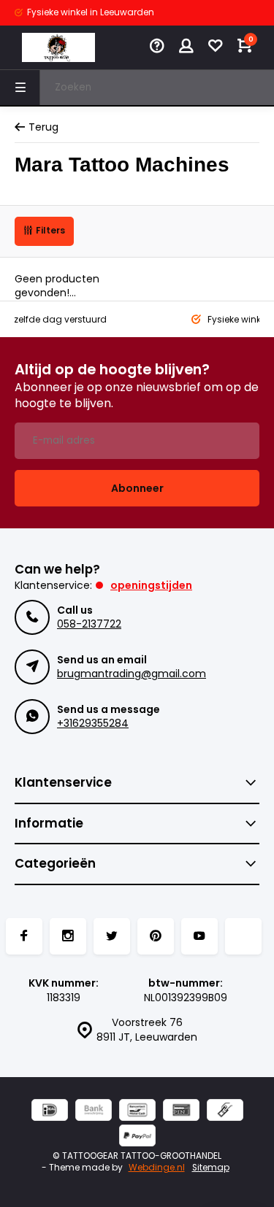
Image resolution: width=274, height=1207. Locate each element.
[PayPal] (137, 1137)
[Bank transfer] (93, 1112)
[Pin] (181, 1112)
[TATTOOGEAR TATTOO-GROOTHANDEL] (58, 47)
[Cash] (225, 1112)
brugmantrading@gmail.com (131, 673)
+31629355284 (93, 723)
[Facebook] (24, 936)
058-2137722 (89, 624)
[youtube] (199, 936)
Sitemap (210, 1167)
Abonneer (137, 488)
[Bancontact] (137, 1112)
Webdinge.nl (157, 1167)
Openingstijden (151, 585)
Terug (43, 127)
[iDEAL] (49, 1112)
